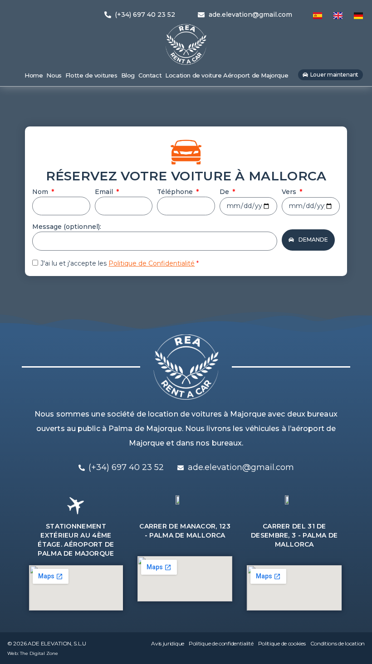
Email (105, 192)
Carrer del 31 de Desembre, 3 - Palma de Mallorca (294, 535)
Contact (150, 75)
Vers (290, 192)
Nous (53, 75)
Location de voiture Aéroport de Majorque (226, 75)
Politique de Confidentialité (151, 263)
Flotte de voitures (91, 75)
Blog (128, 75)
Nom (41, 192)
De (225, 192)
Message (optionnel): (66, 227)
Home (33, 75)
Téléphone (176, 192)
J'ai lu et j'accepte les (119, 263)
